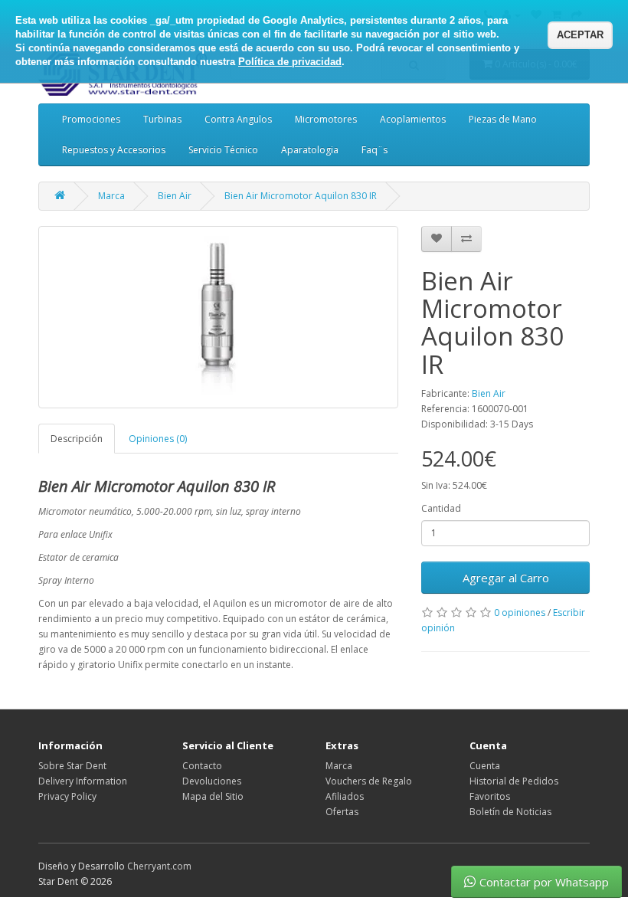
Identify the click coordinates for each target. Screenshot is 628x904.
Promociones (91, 119)
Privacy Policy (67, 796)
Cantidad (441, 508)
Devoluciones (211, 781)
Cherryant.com (159, 866)
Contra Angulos (238, 119)
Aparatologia (310, 149)
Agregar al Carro (506, 577)
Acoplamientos (413, 119)
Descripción (77, 438)
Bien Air (174, 195)
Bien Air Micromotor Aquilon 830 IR (300, 195)
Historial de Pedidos (513, 781)
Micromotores (326, 119)
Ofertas (341, 811)
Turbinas (162, 119)
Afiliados (344, 796)
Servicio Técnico (223, 149)
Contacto (202, 765)
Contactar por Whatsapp (544, 881)
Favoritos (489, 796)
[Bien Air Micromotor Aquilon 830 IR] (218, 317)
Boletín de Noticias (510, 811)
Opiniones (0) (158, 438)
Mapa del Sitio (213, 796)
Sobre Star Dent (72, 765)
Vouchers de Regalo (368, 781)
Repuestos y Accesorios (113, 149)
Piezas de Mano (503, 119)
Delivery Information (82, 781)
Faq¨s (374, 149)
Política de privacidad (290, 61)
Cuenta (484, 765)
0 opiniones (519, 612)
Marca (111, 195)
